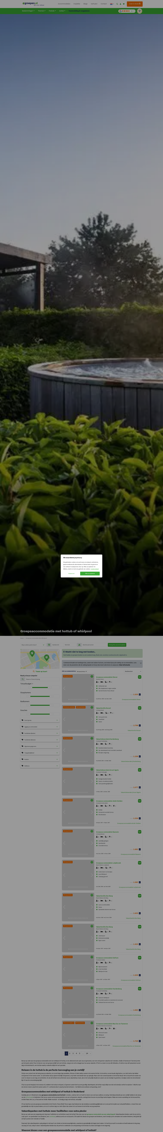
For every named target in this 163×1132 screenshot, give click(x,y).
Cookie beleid (95, 569)
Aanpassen (71, 573)
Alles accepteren (90, 573)
